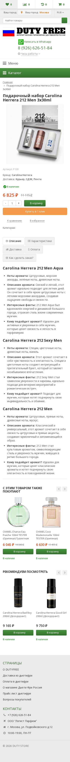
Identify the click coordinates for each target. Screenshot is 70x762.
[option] (18, 528)
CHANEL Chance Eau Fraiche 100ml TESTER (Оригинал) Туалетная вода (16, 535)
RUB (59, 12)
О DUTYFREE (11, 669)
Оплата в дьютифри (15, 681)
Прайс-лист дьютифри (17, 693)
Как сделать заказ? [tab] (21, 258)
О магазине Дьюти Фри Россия (22, 687)
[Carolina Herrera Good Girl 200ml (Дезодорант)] (51, 593)
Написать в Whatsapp (37, 41)
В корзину (36, 203)
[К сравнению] (25, 558)
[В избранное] (31, 558)
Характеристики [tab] (41, 241)
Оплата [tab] (35, 249)
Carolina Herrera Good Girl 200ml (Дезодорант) (51, 614)
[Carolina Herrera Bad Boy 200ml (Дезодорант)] (18, 593)
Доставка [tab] (15, 249)
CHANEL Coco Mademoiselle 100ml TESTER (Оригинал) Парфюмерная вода (48, 535)
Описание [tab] (15, 241)
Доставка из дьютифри (17, 675)
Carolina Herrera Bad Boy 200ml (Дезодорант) (17, 614)
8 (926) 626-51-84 (35, 48)
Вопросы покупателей (17, 699)
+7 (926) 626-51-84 (19, 715)
